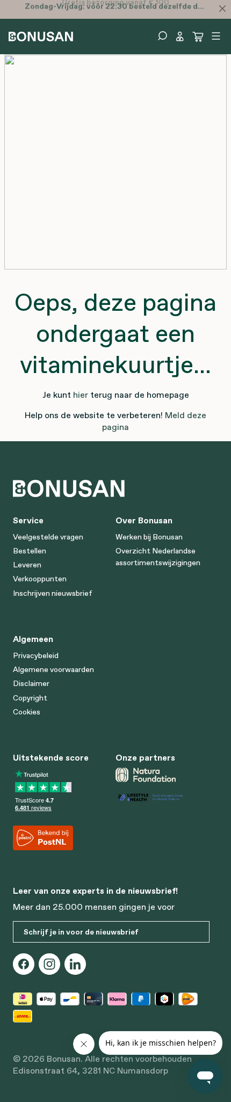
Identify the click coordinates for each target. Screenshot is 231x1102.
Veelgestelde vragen (48, 536)
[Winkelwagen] (198, 36)
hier (80, 394)
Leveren (27, 564)
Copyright (30, 697)
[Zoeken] (162, 36)
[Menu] (216, 36)
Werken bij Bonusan (149, 536)
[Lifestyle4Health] (163, 797)
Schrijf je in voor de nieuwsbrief (81, 931)
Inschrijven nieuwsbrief (52, 593)
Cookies (26, 711)
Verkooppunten (40, 578)
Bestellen (29, 550)
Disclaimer (31, 683)
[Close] (222, 8)
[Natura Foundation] (163, 775)
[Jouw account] (180, 36)
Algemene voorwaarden (53, 669)
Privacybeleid (36, 655)
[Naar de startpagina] (41, 35)
